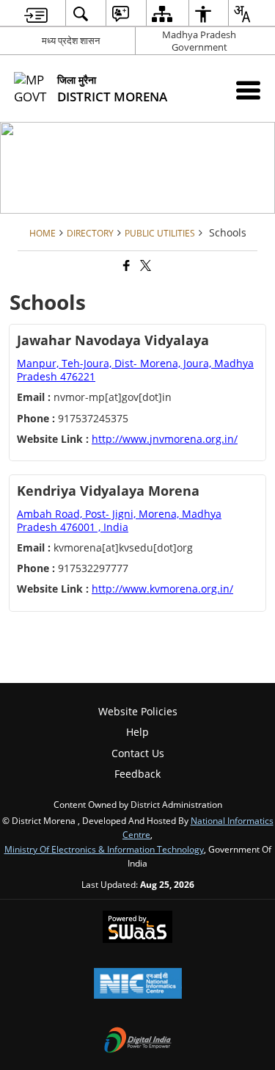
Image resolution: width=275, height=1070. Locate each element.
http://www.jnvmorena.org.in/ (165, 439)
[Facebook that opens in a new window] (125, 265)
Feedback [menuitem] (137, 774)
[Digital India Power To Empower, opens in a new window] (138, 1041)
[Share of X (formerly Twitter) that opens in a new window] (144, 265)
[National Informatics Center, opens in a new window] (138, 985)
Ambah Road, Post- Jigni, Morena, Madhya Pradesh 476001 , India (119, 520)
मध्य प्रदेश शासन (71, 40)
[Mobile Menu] (248, 90)
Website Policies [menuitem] (137, 711)
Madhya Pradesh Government (199, 41)
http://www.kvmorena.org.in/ (162, 589)
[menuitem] (36, 13)
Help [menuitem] (137, 732)
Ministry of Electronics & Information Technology (104, 849)
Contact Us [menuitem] (137, 753)
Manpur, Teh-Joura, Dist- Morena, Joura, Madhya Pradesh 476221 (135, 369)
